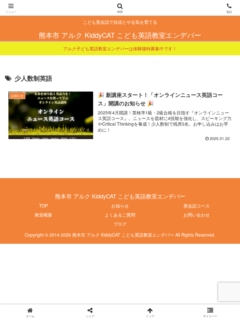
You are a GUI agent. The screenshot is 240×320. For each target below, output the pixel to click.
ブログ (120, 224)
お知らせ (120, 205)
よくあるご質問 (120, 215)
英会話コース (196, 205)
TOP (43, 205)
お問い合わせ (196, 215)
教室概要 (43, 215)
